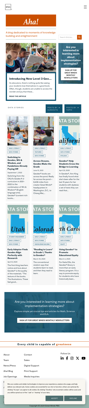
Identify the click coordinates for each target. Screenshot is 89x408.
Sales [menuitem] (27, 360)
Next (52, 57)
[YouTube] (84, 358)
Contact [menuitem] (28, 354)
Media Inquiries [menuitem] (32, 376)
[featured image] (31, 57)
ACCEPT (54, 398)
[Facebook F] (67, 358)
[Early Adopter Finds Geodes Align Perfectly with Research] (18, 244)
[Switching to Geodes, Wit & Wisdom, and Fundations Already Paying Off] (18, 158)
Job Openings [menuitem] (10, 376)
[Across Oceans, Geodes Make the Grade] (44, 158)
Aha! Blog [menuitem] (8, 371)
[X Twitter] (77, 358)
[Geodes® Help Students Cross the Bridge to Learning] (69, 158)
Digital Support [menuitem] (31, 365)
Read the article (17, 96)
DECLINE (73, 398)
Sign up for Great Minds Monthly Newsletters (71, 74)
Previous (9, 57)
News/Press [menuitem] (9, 365)
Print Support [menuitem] (31, 371)
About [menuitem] (6, 354)
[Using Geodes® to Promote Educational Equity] (69, 244)
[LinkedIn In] (62, 358)
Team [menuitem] (6, 360)
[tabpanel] (31, 72)
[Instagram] (71, 358)
